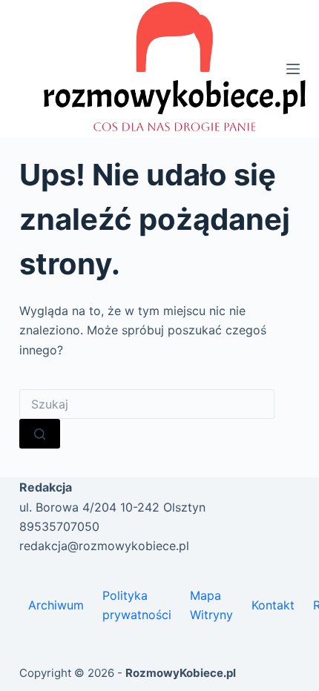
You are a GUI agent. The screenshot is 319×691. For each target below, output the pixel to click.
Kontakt (273, 605)
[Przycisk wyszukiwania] (39, 434)
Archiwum (56, 605)
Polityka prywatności (136, 605)
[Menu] (293, 69)
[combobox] (146, 404)
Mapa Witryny (211, 605)
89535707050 (59, 526)
